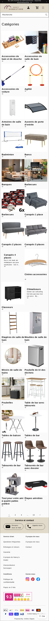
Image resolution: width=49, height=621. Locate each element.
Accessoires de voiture (10, 90)
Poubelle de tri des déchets (35, 371)
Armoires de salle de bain (11, 123)
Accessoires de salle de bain (33, 57)
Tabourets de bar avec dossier (34, 466)
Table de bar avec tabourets (34, 404)
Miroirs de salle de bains (12, 371)
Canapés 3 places (34, 244)
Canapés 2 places (12, 244)
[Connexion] (29, 8)
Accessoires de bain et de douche (12, 57)
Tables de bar (32, 435)
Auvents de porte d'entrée (34, 123)
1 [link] (9, 515)
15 (34, 515)
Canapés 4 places (10, 256)
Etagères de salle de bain (13, 338)
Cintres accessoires (36, 274)
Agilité (28, 89)
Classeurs (7, 307)
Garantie (6, 552)
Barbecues (31, 184)
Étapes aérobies (34, 498)
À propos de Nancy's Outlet (11, 558)
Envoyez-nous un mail (16, 527)
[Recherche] (46, 14)
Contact (29, 547)
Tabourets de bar (11, 465)
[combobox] (24, 14)
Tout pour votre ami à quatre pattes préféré (12, 501)
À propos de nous (33, 542)
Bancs (28, 154)
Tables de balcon (11, 435)
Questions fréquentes (11, 542)
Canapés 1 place (34, 214)
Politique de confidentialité (8, 580)
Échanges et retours (11, 547)
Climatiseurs (34, 289)
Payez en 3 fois (9, 587)
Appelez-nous (37, 525)
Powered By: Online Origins (24, 619)
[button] (43, 7)
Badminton (8, 154)
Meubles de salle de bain (36, 338)
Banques (7, 184)
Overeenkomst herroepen (9, 566)
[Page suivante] (39, 514)
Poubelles (7, 402)
